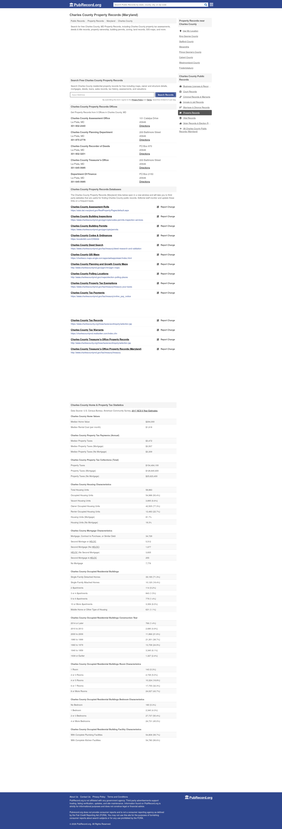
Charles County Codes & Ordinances (91, 235)
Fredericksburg (186, 67)
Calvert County (186, 57)
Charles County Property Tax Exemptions (94, 283)
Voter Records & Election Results (197, 123)
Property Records (191, 112)
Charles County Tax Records (87, 320)
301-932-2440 (78, 125)
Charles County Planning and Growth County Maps (99, 264)
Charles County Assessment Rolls (90, 206)
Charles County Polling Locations (89, 273)
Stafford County (186, 41)
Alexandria (184, 46)
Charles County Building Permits (89, 225)
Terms (149, 99)
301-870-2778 (78, 139)
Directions (144, 125)
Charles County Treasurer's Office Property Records (100, 339)
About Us (74, 796)
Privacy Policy (137, 99)
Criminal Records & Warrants (196, 96)
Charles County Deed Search (87, 245)
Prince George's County (190, 52)
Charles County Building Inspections (91, 216)
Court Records (190, 91)
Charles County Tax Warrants (87, 329)
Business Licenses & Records (197, 86)
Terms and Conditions (117, 796)
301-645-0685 (78, 167)
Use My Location (190, 30)
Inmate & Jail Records (193, 102)
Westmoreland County (189, 62)
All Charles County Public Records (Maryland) (193, 130)
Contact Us (85, 796)
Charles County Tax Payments (88, 292)
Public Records (78, 20)
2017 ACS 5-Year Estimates (144, 410)
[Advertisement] (123, 54)
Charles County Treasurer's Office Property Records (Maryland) (106, 349)
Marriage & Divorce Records (196, 107)
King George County (188, 36)
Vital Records (189, 117)
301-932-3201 (78, 153)
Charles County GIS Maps (85, 254)
